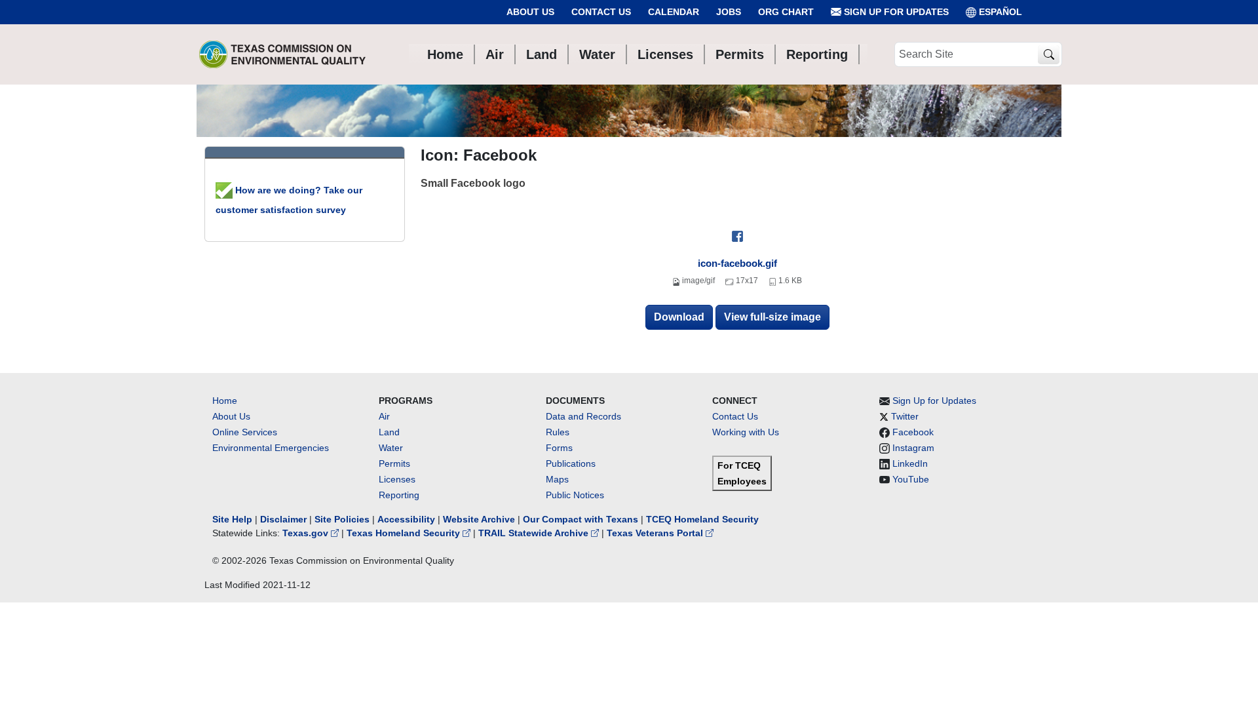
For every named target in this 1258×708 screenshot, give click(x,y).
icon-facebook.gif (737, 263)
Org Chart (786, 12)
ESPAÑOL (1000, 12)
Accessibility (407, 519)
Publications (571, 463)
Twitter (905, 416)
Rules (557, 432)
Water (391, 447)
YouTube (910, 479)
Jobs (728, 12)
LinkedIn (910, 463)
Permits (394, 463)
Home (224, 400)
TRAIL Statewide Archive (534, 533)
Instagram (913, 447)
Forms (559, 447)
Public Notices (575, 495)
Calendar (673, 12)
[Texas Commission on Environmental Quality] (282, 54)
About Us (530, 12)
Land (389, 432)
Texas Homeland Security (405, 533)
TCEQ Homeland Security (702, 519)
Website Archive (479, 519)
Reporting (399, 495)
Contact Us (601, 12)
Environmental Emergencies (270, 447)
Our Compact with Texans (580, 519)
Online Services (244, 432)
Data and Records (583, 416)
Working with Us (745, 432)
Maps (557, 479)
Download (679, 317)
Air (384, 416)
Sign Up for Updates (895, 12)
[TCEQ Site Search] (1048, 55)
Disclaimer (283, 519)
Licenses (397, 479)
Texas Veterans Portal (656, 533)
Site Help (232, 519)
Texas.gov (306, 533)
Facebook (913, 432)
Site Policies (342, 519)
